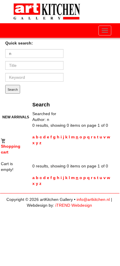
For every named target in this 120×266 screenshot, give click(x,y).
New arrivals (15, 117)
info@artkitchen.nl (93, 199)
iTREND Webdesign (73, 205)
